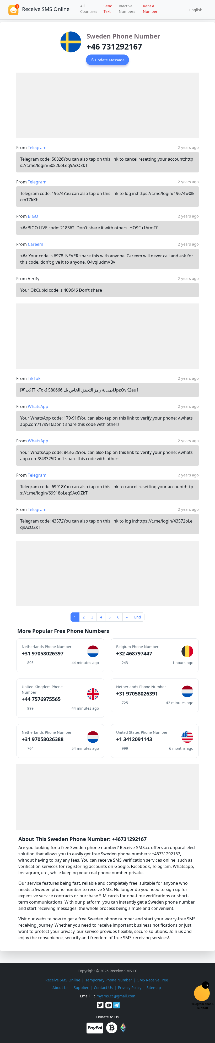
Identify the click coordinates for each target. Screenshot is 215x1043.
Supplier (81, 987)
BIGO (33, 216)
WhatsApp (38, 406)
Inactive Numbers (127, 8)
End (137, 617)
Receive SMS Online (62, 979)
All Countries (88, 8)
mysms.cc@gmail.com (115, 995)
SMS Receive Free (152, 979)
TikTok (34, 378)
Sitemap (154, 987)
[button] (194, 9)
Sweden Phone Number (123, 36)
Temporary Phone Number (108, 979)
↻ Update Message (107, 59)
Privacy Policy (129, 987)
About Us (60, 987)
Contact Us (103, 987)
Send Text (108, 8)
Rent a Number (150, 8)
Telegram (37, 147)
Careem (35, 244)
